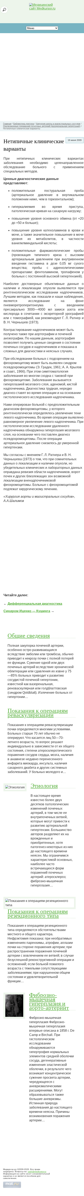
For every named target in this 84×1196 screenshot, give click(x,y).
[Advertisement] (42, 77)
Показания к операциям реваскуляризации (38, 712)
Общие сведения (29, 635)
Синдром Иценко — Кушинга (26, 611)
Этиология (44, 785)
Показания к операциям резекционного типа (38, 913)
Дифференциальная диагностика (35, 603)
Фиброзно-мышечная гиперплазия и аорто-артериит (49, 1001)
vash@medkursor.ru (37, 1171)
